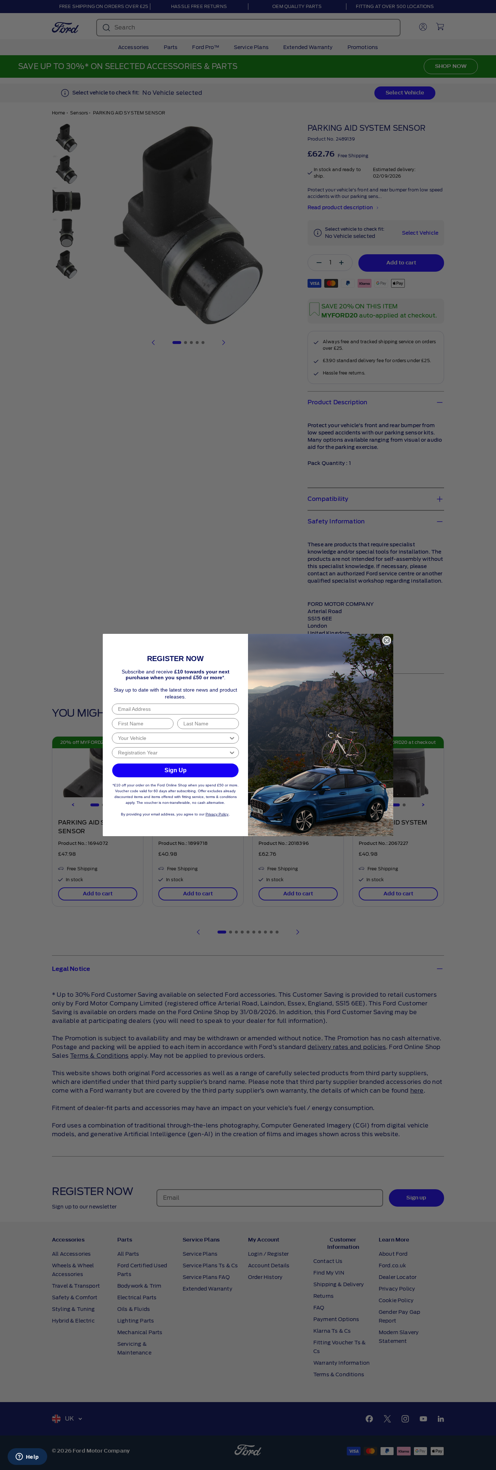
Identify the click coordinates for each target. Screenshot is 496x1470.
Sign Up (175, 770)
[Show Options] (232, 738)
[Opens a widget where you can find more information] (27, 1457)
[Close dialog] (386, 640)
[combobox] (173, 738)
